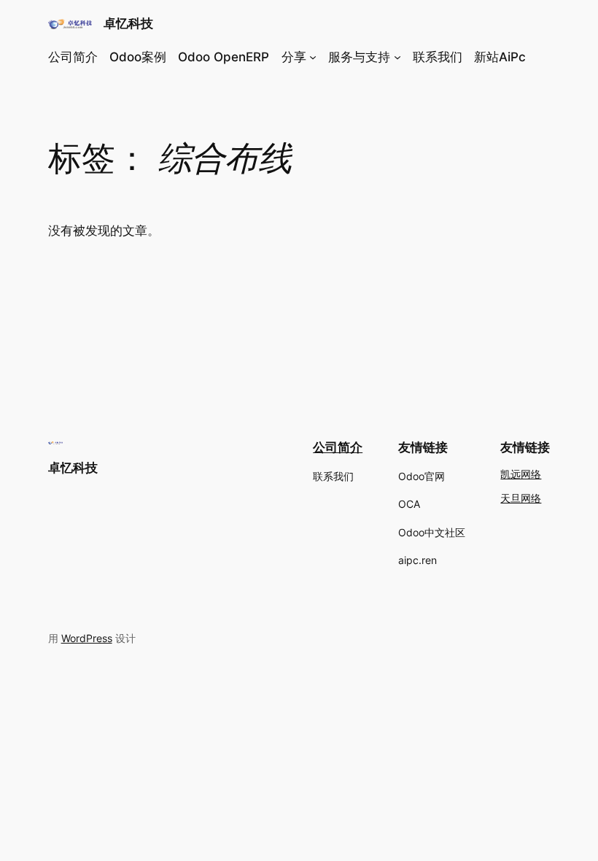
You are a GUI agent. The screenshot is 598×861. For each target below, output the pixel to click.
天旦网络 (520, 499)
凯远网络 (520, 475)
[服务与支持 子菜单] (397, 57)
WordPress (86, 638)
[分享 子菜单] (313, 57)
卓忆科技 (128, 23)
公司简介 (337, 447)
